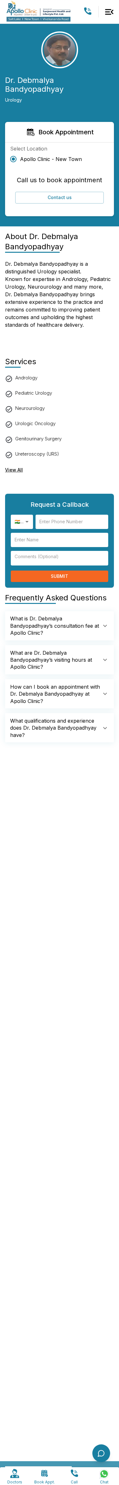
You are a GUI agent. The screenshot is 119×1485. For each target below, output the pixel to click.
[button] (59, 625)
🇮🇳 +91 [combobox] (22, 521)
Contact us (60, 197)
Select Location (28, 148)
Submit (59, 576)
